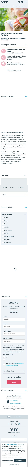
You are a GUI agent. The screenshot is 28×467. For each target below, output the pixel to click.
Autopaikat (21, 187)
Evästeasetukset (14, 464)
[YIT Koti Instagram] (12, 424)
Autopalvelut (7, 239)
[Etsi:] (25, 439)
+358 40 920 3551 (14, 400)
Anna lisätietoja (8, 371)
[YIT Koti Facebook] (9, 424)
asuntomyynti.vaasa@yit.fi (15, 403)
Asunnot (12, 187)
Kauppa (6, 221)
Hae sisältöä (14, 436)
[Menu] (26, 2)
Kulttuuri (6, 233)
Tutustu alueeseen (7, 96)
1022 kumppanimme (11, 444)
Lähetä (14, 382)
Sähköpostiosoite (7, 338)
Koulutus (6, 217)
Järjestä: (4, 194)
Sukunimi (5, 324)
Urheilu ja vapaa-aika (9, 236)
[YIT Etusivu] (4, 2)
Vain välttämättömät (7, 460)
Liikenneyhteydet (8, 230)
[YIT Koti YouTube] (16, 424)
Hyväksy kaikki (20, 460)
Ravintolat (6, 227)
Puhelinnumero (7, 331)
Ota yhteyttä (5, 296)
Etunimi (5, 316)
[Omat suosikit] (22, 2)
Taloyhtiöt (5, 187)
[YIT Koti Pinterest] (19, 424)
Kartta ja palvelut (7, 207)
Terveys (6, 224)
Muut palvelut (7, 242)
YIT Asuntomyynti (7, 390)
